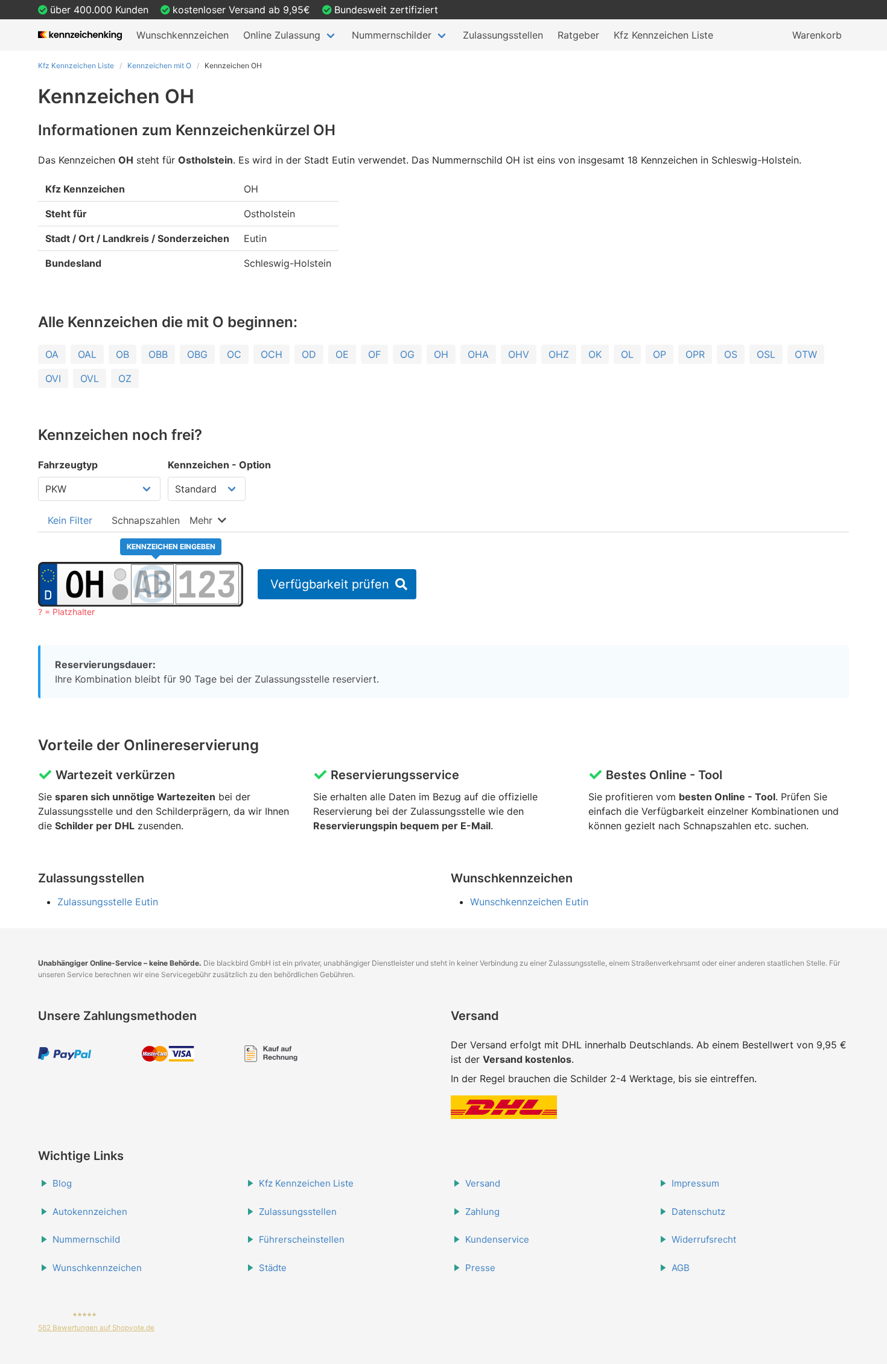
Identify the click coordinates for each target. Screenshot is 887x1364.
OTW (806, 354)
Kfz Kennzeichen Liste (663, 35)
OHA (478, 354)
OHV (518, 354)
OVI (53, 378)
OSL (766, 354)
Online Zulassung (281, 35)
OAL (87, 354)
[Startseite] (80, 35)
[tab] (70, 520)
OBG (197, 354)
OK (595, 354)
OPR (695, 354)
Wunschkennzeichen (182, 35)
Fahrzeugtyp (68, 465)
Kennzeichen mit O (159, 65)
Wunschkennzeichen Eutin (529, 902)
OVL (89, 378)
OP (659, 354)
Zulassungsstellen (503, 35)
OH (441, 354)
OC (234, 354)
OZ (125, 378)
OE (342, 354)
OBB (158, 354)
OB (122, 354)
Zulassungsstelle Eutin (107, 902)
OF (374, 354)
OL (627, 354)
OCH (271, 354)
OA (52, 354)
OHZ (558, 354)
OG (407, 354)
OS (730, 354)
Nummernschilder (391, 35)
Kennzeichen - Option (219, 465)
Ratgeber (578, 35)
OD (309, 354)
